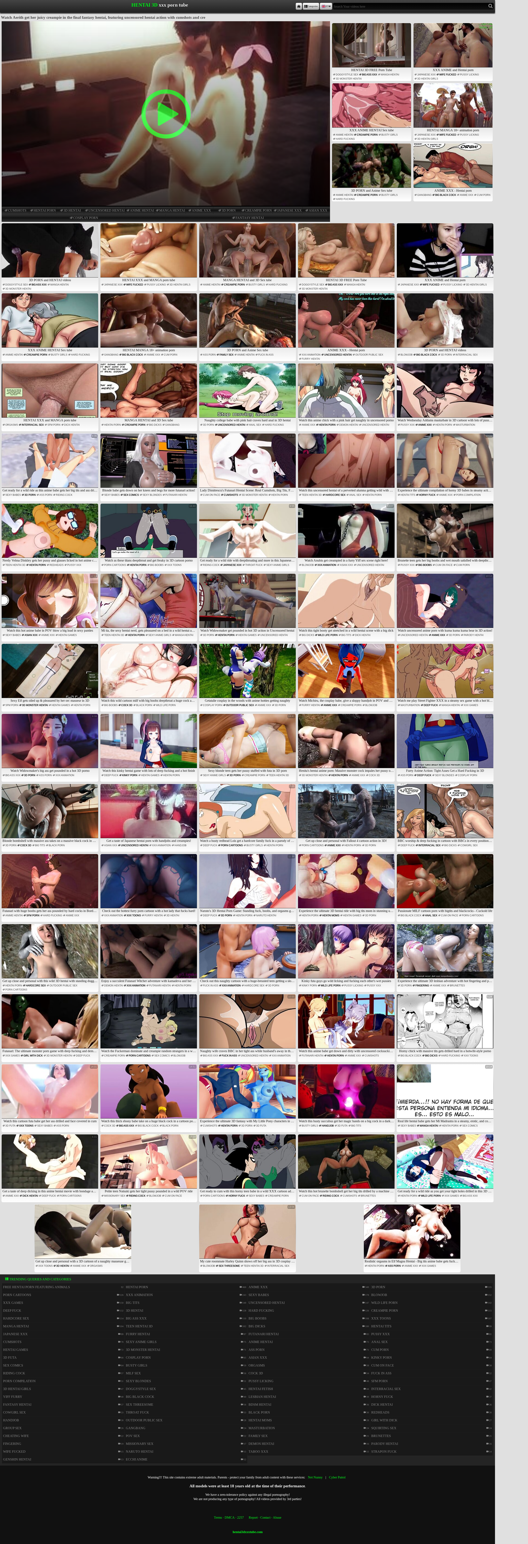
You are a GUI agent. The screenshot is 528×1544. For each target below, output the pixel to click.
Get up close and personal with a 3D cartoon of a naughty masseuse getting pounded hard (83, 1234)
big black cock (445, 195)
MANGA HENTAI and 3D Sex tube (247, 280)
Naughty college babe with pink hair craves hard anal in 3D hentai (249, 393)
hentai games (67, 635)
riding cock (64, 495)
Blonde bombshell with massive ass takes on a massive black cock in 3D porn (50, 814)
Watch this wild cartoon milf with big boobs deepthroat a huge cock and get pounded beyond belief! (149, 673)
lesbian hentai (262, 1396)
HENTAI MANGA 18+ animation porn (453, 130)
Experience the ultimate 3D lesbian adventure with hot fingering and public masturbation (446, 954)
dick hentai (72, 424)
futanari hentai (176, 495)
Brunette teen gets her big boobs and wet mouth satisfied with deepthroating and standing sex (446, 533)
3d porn (229, 210)
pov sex (133, 1436)
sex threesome (229, 1265)
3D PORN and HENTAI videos (50, 280)
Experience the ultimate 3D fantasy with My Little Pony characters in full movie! (248, 1094)
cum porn (483, 195)
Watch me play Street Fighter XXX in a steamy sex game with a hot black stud (446, 673)
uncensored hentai (106, 210)
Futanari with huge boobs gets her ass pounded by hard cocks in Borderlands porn (50, 884)
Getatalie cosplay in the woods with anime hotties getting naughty (250, 673)
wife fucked (447, 74)
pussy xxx (408, 424)
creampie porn (258, 210)
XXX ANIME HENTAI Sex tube (371, 130)
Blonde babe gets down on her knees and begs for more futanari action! (149, 463)
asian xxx (318, 210)
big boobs (157, 565)
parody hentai (473, 635)
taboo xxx (258, 1451)
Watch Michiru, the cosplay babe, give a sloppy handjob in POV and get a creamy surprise (347, 673)
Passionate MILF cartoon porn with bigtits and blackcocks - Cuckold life (445, 884)
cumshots (17, 210)
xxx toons (174, 565)
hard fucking (345, 138)
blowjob (406, 354)
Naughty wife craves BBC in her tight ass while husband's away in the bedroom (248, 1024)
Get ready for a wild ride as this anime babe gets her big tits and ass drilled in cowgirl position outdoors (50, 463)
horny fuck (427, 495)
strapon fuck (384, 1451)
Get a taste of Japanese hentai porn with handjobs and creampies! (151, 814)
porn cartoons (115, 565)
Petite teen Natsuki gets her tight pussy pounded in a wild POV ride (150, 1164)
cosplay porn (85, 218)
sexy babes (13, 495)
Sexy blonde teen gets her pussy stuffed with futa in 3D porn (251, 743)
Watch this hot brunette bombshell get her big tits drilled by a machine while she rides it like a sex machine (347, 1164)
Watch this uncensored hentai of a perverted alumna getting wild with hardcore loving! (347, 463)
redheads (57, 565)
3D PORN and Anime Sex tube (371, 190)
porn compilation (468, 495)
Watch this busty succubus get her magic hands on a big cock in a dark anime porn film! (347, 1094)
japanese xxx (289, 210)
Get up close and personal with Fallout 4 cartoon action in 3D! (349, 814)
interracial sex (467, 354)
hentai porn (45, 210)
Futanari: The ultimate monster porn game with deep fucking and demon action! (50, 1024)
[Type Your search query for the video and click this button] (490, 6)
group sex (12, 1428)
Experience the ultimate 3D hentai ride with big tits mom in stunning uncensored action (347, 884)
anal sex (255, 424)
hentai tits (408, 495)
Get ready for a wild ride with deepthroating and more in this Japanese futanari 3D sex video (248, 533)
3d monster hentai (349, 78)
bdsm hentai (260, 1404)
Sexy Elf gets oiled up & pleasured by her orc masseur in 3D (54, 673)
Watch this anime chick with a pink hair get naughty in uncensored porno (346, 393)
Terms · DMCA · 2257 (229, 1517)
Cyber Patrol (337, 1477)
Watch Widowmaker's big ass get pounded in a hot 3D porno (54, 743)
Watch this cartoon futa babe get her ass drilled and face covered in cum (50, 1094)
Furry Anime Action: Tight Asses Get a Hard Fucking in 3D (449, 743)
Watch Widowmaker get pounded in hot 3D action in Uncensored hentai (247, 603)
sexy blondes (152, 495)
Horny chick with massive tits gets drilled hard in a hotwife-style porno (445, 1024)
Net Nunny (315, 1477)
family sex (226, 354)
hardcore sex (335, 495)
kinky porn (129, 775)
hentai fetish (261, 1389)
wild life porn (328, 635)
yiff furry (12, 1396)
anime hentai (142, 210)
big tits (346, 635)
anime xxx (201, 210)
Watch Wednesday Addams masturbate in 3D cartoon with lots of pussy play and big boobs (446, 393)
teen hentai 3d (312, 495)
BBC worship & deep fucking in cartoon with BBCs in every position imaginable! (446, 814)
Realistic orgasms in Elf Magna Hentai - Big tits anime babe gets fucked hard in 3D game (413, 1234)
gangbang (424, 195)
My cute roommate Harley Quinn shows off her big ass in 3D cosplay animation (248, 1234)
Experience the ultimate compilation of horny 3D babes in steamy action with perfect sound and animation (446, 463)
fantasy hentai (250, 218)
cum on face (211, 495)
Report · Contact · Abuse (265, 1517)
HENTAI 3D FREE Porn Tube (371, 70)
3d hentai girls (427, 78)
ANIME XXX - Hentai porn (453, 190)
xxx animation (311, 354)
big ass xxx (369, 74)
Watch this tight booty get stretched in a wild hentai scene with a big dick (346, 603)
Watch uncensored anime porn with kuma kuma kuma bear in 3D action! (445, 603)
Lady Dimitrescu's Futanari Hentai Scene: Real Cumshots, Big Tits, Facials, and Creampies (248, 463)
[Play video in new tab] (166, 23)
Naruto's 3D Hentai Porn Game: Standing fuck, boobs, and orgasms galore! (248, 884)
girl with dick (33, 1055)
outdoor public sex (369, 354)
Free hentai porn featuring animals (36, 1287)
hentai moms (330, 915)
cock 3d (126, 705)
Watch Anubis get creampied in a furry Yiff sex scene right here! (349, 533)
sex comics (131, 495)
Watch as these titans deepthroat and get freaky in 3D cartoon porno (150, 533)
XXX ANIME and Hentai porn (453, 70)
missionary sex (114, 1195)
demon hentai (348, 424)
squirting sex (383, 1428)
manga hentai (172, 210)
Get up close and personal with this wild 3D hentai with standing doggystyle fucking (50, 954)
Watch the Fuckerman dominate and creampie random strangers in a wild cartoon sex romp (149, 1024)
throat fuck (254, 565)
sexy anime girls (277, 565)
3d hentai (72, 210)
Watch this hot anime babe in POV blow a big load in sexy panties (52, 603)
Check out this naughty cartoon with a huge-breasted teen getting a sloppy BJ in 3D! (248, 954)
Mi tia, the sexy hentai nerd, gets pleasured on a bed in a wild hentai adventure (149, 603)
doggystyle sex (347, 74)
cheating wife (16, 1436)
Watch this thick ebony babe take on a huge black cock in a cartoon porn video (149, 1094)
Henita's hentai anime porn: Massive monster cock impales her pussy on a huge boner (347, 743)
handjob (180, 845)
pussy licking (469, 74)
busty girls (389, 134)
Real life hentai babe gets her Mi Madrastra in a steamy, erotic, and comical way (446, 1094)
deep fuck (431, 705)
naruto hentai (266, 915)
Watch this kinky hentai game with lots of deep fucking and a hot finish (149, 743)
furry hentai (311, 358)
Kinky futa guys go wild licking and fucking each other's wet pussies (347, 954)
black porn (144, 705)
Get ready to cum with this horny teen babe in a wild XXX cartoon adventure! (248, 1164)
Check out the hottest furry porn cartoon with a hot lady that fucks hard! (149, 884)
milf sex (133, 1373)
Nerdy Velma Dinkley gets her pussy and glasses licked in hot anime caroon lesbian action (50, 533)
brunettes (457, 985)
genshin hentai (17, 1459)
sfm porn (53, 424)
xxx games (471, 705)
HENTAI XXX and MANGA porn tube (148, 280)
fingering (422, 985)
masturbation (465, 424)
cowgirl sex (469, 845)
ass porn (209, 354)
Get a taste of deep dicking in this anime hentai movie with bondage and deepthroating (50, 1164)
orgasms (11, 424)
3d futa (10, 1125)
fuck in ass (265, 354)
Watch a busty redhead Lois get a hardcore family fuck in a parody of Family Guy (248, 814)
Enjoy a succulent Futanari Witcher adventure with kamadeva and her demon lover (149, 954)
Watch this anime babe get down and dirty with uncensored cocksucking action (347, 1024)
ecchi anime (136, 1459)
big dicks (155, 424)
